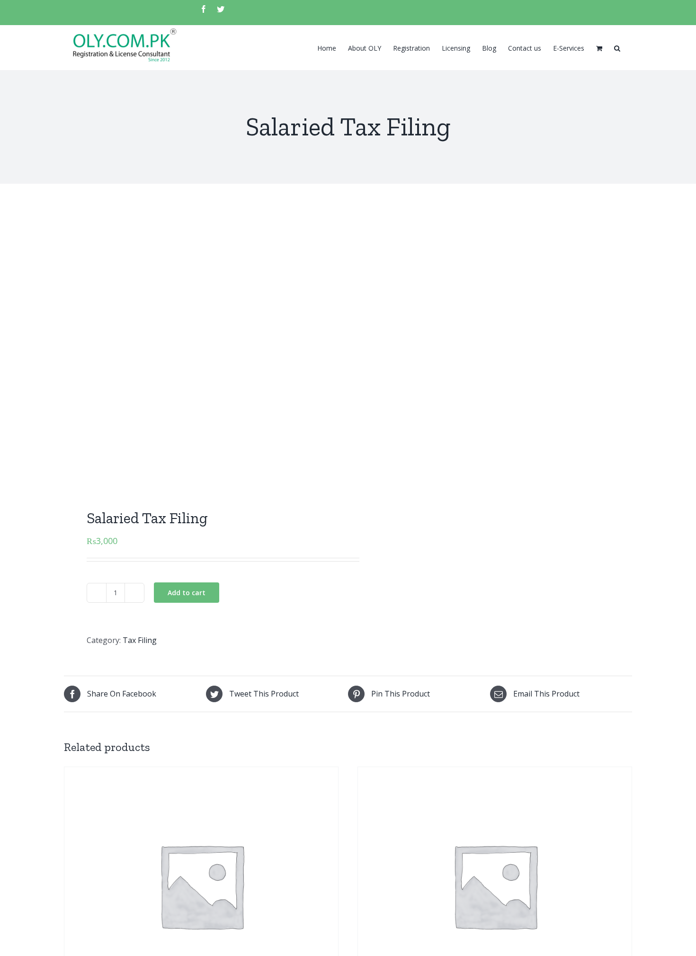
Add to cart (186, 592)
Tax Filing (140, 640)
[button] (617, 47)
